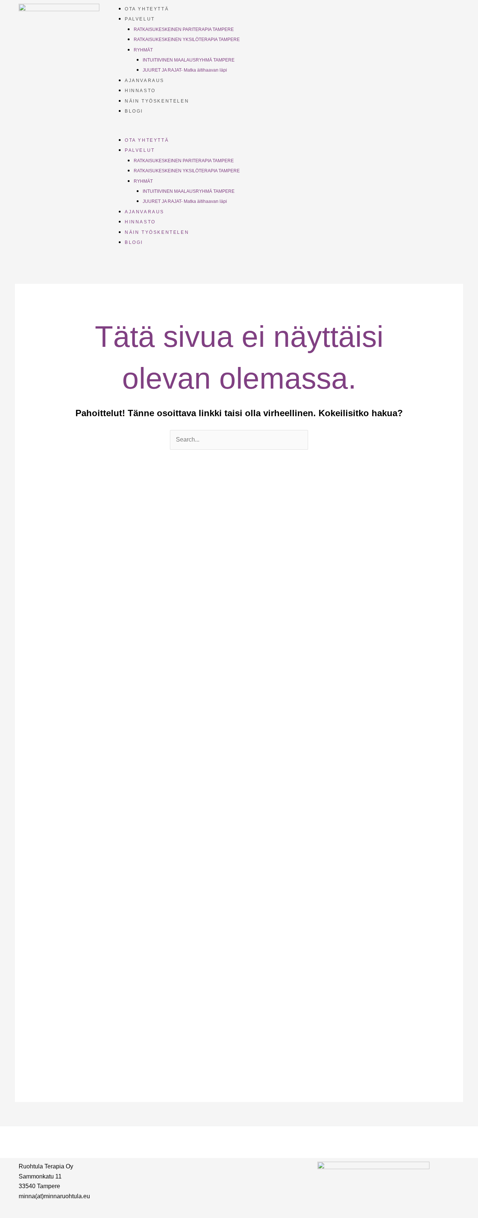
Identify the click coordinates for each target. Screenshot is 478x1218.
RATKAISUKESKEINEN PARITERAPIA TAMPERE (184, 29)
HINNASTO (140, 90)
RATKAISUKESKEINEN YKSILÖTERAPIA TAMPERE (187, 39)
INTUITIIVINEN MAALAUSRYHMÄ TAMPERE (189, 60)
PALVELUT (140, 19)
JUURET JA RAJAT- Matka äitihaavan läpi (185, 70)
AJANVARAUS (144, 80)
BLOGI (134, 111)
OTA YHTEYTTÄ (147, 9)
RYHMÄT (143, 50)
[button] (282, 130)
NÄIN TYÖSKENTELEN (157, 101)
